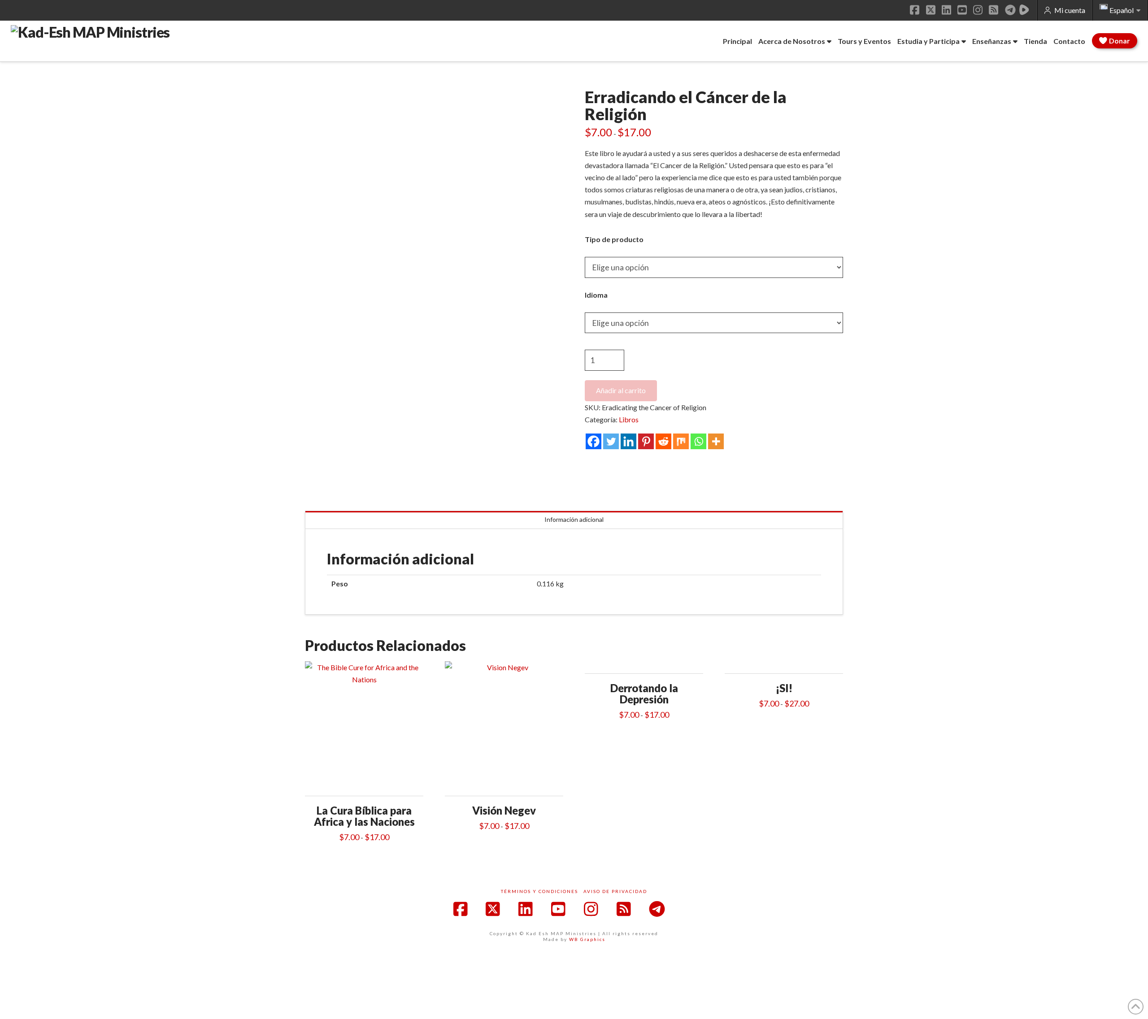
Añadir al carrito (621, 390)
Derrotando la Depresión (644, 694)
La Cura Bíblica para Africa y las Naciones (364, 816)
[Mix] (681, 441)
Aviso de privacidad (615, 891)
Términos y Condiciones (539, 891)
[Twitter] (611, 441)
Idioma (596, 295)
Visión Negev (504, 810)
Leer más (364, 783)
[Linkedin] (628, 441)
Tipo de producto (614, 239)
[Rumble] (1024, 9)
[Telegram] (1010, 9)
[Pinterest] (646, 441)
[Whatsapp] (698, 441)
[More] (716, 441)
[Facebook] (593, 441)
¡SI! (784, 688)
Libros (629, 419)
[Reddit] (663, 441)
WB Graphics (587, 939)
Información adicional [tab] (574, 519)
